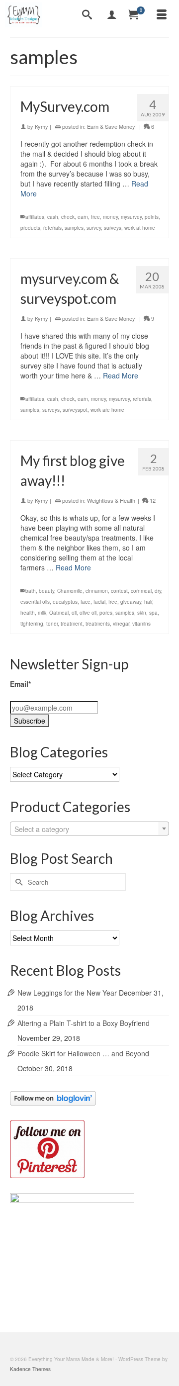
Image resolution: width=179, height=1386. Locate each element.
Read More (120, 375)
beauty (46, 590)
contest (119, 590)
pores (105, 612)
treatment (72, 623)
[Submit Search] (17, 882)
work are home (107, 409)
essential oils (35, 601)
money (110, 216)
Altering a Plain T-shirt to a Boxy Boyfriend (83, 1023)
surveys (112, 227)
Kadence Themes (30, 1369)
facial (99, 601)
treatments (98, 623)
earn (83, 216)
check (68, 216)
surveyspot (75, 409)
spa (153, 612)
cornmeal (141, 590)
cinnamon (97, 590)
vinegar (121, 623)
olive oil (88, 612)
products (30, 227)
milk (42, 612)
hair (148, 601)
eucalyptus (65, 601)
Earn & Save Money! (112, 126)
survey (94, 227)
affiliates (34, 216)
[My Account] (111, 15)
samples (74, 227)
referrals (52, 227)
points (152, 216)
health (27, 612)
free (95, 216)
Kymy (41, 126)
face (85, 601)
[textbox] (89, 829)
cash (52, 216)
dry (158, 590)
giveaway (130, 601)
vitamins (141, 623)
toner (52, 623)
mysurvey (131, 216)
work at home (139, 227)
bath (30, 590)
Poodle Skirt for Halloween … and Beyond (83, 1053)
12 (152, 500)
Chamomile (70, 590)
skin (141, 612)
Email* (20, 684)
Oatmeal (59, 612)
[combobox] (89, 828)
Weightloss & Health (111, 500)
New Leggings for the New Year (67, 993)
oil (74, 612)
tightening (31, 623)
